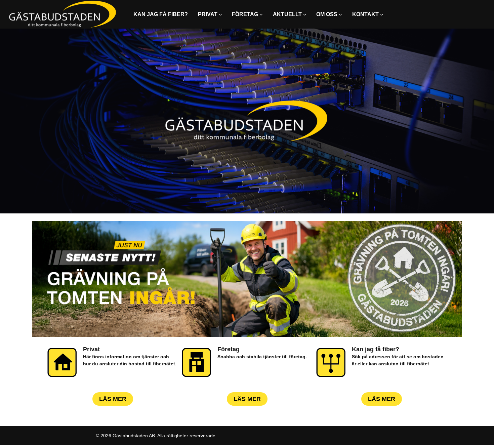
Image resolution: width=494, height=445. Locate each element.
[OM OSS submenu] (340, 14)
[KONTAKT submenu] (381, 14)
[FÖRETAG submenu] (261, 14)
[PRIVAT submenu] (220, 14)
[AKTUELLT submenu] (304, 14)
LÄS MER (112, 399)
